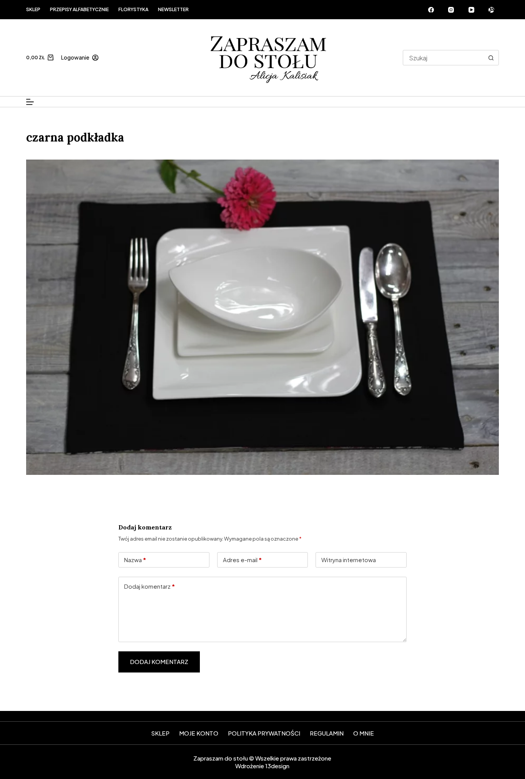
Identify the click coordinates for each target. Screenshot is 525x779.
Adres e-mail (242, 559)
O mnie (363, 733)
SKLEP (160, 733)
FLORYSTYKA (133, 9)
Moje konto (198, 733)
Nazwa (135, 559)
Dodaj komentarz (149, 586)
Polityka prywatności (264, 733)
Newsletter (173, 9)
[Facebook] (431, 9)
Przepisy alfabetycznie (79, 9)
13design (277, 765)
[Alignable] (491, 9)
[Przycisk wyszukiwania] (491, 57)
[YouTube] (471, 9)
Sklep (33, 9)
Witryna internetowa (348, 559)
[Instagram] (451, 9)
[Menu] (30, 102)
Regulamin (327, 733)
